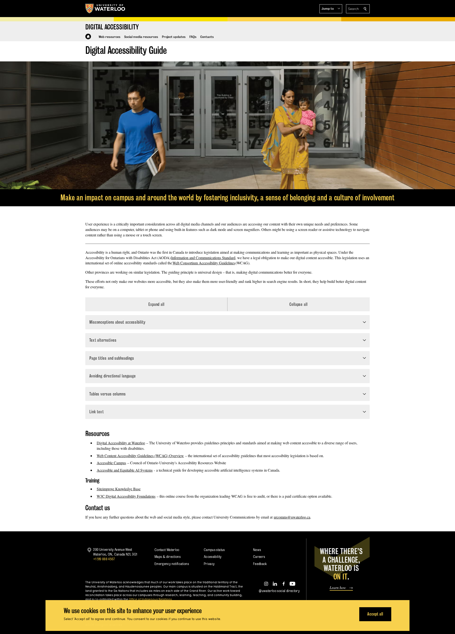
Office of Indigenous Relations (150, 599)
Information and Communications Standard (203, 257)
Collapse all (298, 304)
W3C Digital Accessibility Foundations (126, 496)
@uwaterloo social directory (279, 591)
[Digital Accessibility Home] (88, 36)
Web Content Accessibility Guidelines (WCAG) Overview (140, 455)
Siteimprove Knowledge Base (119, 488)
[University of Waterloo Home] (105, 8)
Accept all (375, 613)
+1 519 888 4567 (104, 559)
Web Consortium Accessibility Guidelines (204, 262)
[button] (331, 9)
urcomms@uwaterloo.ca (292, 517)
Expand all (156, 304)
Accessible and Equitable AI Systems (125, 470)
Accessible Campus (111, 462)
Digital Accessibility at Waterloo (121, 442)
